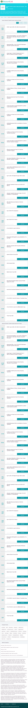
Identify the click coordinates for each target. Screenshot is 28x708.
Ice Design (24, 631)
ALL (17, 22)
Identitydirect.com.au (14, 631)
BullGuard (15, 627)
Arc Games (3, 627)
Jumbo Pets (24, 633)
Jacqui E (8, 631)
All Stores (7, 704)
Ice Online (20, 631)
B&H (7, 627)
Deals (25, 22)
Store (5, 17)
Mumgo (19, 633)
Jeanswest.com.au (10, 629)
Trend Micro (15, 633)
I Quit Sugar (6, 633)
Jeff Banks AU (4, 629)
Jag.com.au (3, 631)
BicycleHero (11, 627)
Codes (21, 22)
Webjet (11, 633)
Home (2, 17)
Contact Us (14, 704)
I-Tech (3, 633)
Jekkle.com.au (21, 627)
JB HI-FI (16, 629)
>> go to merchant (9, 8)
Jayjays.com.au (20, 629)
